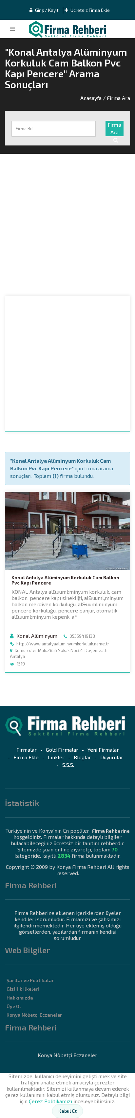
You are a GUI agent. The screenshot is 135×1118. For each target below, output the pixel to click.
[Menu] (12, 29)
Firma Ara (114, 128)
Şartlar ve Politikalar (30, 980)
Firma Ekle (26, 757)
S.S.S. (68, 765)
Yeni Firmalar (103, 749)
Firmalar (26, 749)
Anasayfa (91, 98)
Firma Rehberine (111, 831)
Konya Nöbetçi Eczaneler (34, 1015)
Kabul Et (67, 1111)
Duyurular (111, 757)
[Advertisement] (67, 225)
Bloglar (82, 757)
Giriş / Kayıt (46, 10)
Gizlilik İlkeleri (23, 989)
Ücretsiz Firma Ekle (89, 10)
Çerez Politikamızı (50, 1101)
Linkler (56, 757)
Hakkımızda (20, 998)
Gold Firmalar (62, 749)
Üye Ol (14, 1006)
